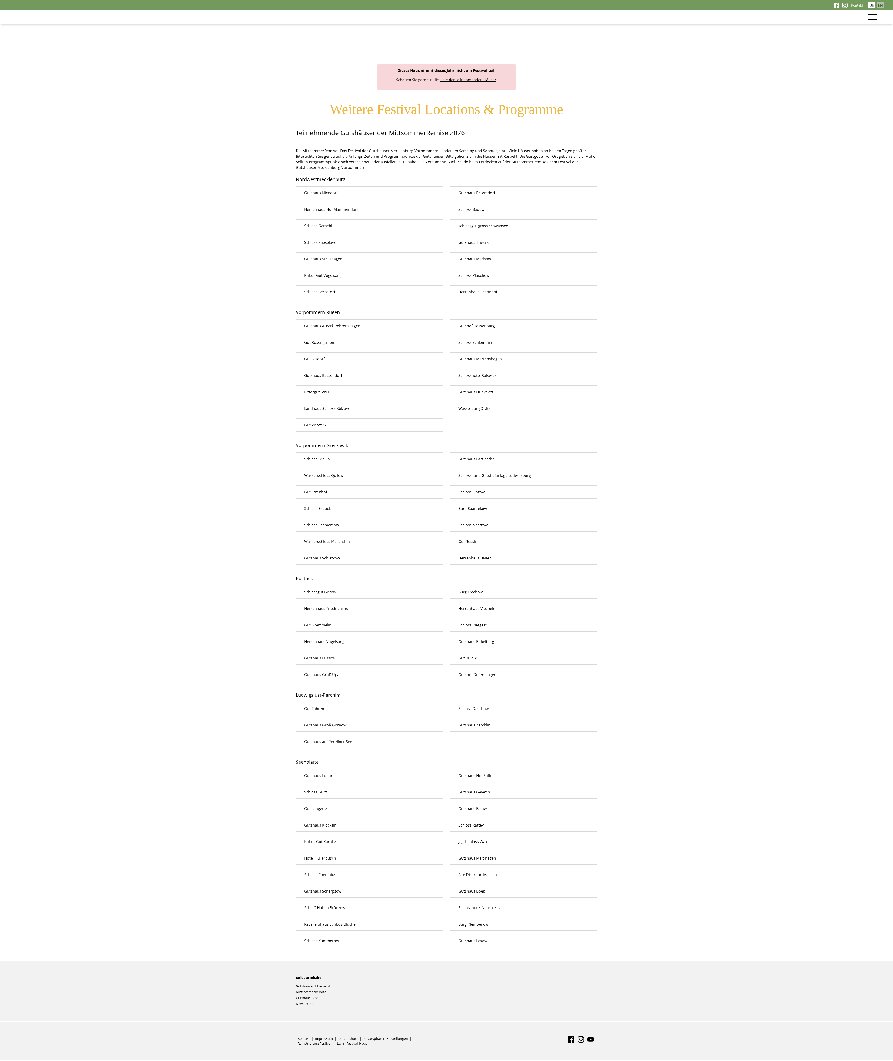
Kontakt (857, 5)
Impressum (324, 1038)
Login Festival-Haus (352, 1043)
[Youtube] (590, 1041)
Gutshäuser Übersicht (313, 986)
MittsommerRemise (311, 992)
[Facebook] (836, 6)
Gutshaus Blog (307, 998)
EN (880, 5)
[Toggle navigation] (875, 17)
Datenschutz (348, 1038)
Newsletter (304, 1003)
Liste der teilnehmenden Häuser (468, 79)
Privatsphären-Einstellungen (385, 1038)
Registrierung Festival (314, 1043)
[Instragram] (845, 6)
